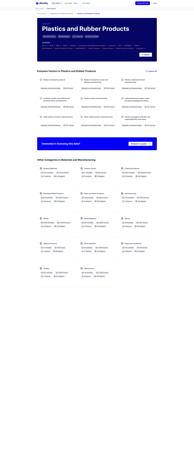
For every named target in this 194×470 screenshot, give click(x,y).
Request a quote (140, 144)
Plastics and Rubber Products (88, 14)
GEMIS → (137, 45)
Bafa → (52, 45)
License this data (142, 3)
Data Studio (56, 3)
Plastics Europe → (108, 48)
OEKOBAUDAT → (81, 48)
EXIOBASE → (128, 45)
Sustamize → (140, 48)
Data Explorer (41, 13)
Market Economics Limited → (64, 48)
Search (147, 55)
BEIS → (58, 45)
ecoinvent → (113, 45)
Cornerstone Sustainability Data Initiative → (93, 45)
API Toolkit (86, 3)
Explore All (153, 71)
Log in (155, 3)
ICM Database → (47, 48)
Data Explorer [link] (51, 8)
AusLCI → (45, 45)
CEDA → (65, 45)
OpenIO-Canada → (94, 48)
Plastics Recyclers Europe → (125, 48)
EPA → (120, 45)
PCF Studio (71, 3)
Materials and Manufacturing (62, 14)
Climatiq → (73, 45)
